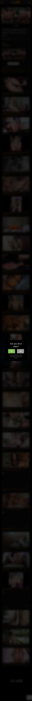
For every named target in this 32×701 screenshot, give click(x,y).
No (20, 351)
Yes (11, 351)
